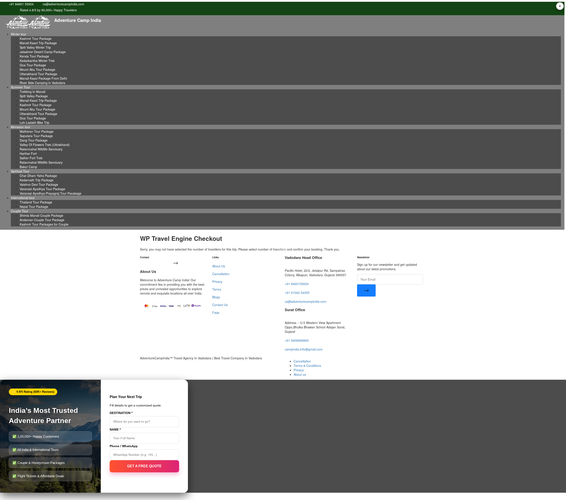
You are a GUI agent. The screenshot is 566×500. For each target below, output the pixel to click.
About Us (218, 266)
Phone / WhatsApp (124, 446)
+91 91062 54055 (297, 292)
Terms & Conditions (307, 365)
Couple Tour (19, 211)
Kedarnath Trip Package (37, 180)
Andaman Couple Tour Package (42, 220)
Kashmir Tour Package (36, 38)
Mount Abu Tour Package (37, 69)
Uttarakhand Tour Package (38, 74)
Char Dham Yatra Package (38, 175)
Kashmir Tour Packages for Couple (44, 224)
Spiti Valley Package (34, 96)
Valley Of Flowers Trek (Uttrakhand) (45, 144)
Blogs (216, 297)
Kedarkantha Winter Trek (37, 60)
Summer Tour (20, 87)
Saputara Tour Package (36, 136)
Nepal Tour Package (34, 206)
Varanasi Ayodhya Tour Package (42, 189)
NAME (115, 429)
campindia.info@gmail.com (304, 349)
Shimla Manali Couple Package (41, 215)
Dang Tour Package (34, 140)
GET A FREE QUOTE (144, 466)
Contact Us (220, 305)
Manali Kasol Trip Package (38, 43)
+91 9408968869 (297, 340)
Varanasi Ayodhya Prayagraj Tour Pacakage (50, 193)
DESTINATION (121, 413)
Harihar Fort (28, 153)
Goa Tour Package (33, 65)
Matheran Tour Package (37, 131)
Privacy (217, 281)
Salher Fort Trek (31, 158)
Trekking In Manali (32, 91)
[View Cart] (283, 250)
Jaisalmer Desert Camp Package (43, 52)
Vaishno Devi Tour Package (39, 184)
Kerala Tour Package (34, 56)
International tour (23, 197)
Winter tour (18, 34)
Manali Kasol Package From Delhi (43, 78)
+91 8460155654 (297, 284)
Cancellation (220, 274)
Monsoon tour (20, 127)
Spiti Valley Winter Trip (35, 47)
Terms (216, 289)
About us (300, 374)
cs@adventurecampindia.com (305, 301)
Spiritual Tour (20, 171)
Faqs (215, 312)
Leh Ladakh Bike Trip (34, 122)
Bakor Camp (28, 167)
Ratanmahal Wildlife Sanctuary (41, 149)
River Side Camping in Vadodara (42, 82)
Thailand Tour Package (36, 202)
